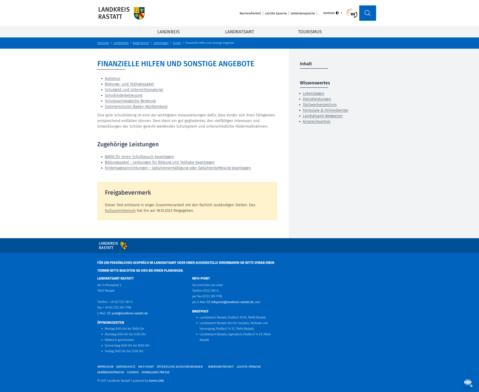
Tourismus (310, 31)
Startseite (103, 43)
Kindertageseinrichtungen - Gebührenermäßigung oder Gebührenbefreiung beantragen (178, 168)
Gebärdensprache (303, 13)
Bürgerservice (141, 43)
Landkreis (168, 31)
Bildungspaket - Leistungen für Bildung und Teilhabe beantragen (160, 162)
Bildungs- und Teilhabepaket (129, 84)
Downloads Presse (156, 372)
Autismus (112, 78)
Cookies (133, 372)
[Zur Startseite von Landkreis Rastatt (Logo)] (121, 13)
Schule (177, 43)
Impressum (105, 366)
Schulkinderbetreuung (123, 95)
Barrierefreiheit (250, 13)
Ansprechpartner (317, 121)
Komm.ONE (156, 380)
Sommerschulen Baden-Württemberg (136, 106)
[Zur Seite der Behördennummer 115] (352, 13)
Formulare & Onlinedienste (325, 110)
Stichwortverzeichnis (320, 104)
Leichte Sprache (276, 13)
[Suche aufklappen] (367, 13)
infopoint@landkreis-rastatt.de (232, 302)
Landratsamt (239, 31)
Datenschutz (125, 366)
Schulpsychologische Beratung (130, 101)
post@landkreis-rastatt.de (130, 313)
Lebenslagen (161, 43)
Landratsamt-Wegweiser (323, 116)
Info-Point (146, 366)
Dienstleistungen (317, 99)
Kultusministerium (120, 210)
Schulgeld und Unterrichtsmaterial (134, 89)
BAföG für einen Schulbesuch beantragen (139, 156)
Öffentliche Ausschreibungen (180, 366)
